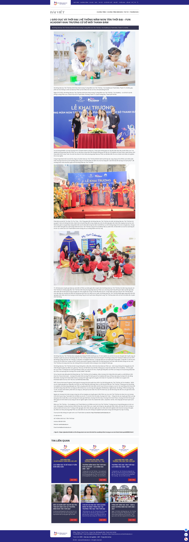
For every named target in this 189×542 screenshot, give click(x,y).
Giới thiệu (76, 2)
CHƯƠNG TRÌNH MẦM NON (115, 12)
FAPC (96, 2)
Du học (91, 2)
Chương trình (84, 2)
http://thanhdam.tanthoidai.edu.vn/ (100, 412)
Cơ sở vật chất (108, 2)
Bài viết (116, 2)
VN (132, 2)
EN (135, 2)
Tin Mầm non (134, 12)
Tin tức (101, 2)
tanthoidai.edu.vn (63, 424)
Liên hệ (128, 2)
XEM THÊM (73, 480)
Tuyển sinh (122, 2)
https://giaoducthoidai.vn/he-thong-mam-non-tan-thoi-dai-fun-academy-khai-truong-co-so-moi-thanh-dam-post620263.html (96, 432)
